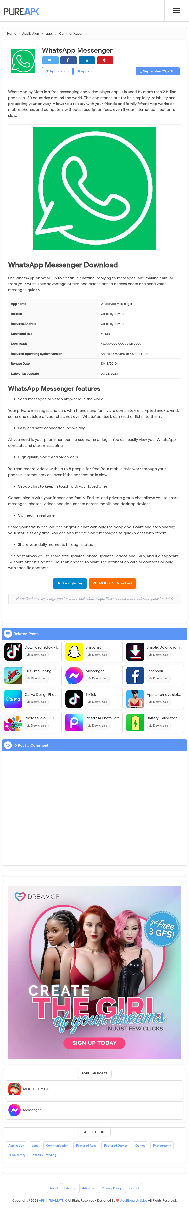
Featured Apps (86, 1145)
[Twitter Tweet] (50, 60)
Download (38, 654)
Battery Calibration (162, 718)
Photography (162, 1145)
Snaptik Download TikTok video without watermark (164, 647)
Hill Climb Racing (38, 671)
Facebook (155, 671)
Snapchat (93, 647)
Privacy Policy (112, 1188)
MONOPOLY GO (36, 1089)
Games (140, 1145)
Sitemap (70, 1188)
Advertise (89, 1188)
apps (84, 71)
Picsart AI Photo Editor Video (103, 718)
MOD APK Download (115, 583)
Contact (133, 1188)
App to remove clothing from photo (164, 694)
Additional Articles (133, 1200)
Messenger (95, 671)
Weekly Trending (44, 1155)
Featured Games (116, 1145)
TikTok (91, 694)
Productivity (17, 1155)
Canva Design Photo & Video (42, 694)
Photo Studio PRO (39, 718)
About (54, 1188)
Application (59, 71)
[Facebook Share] (68, 60)
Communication (57, 1145)
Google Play (73, 583)
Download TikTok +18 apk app (42, 647)
